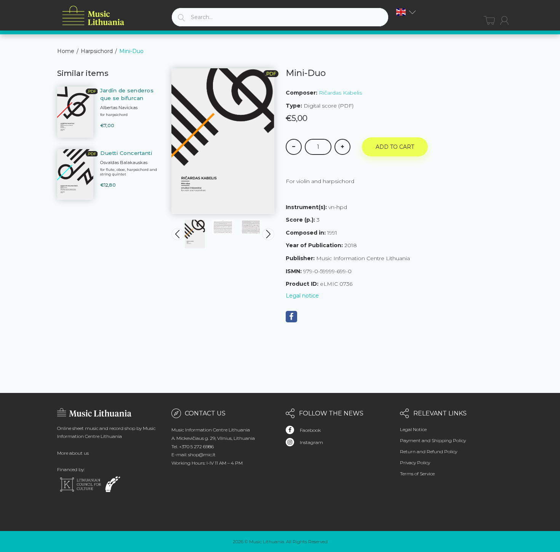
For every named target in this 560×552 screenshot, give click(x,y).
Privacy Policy (415, 462)
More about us (73, 453)
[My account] (504, 20)
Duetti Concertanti (126, 153)
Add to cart (395, 146)
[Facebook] (291, 316)
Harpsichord (97, 51)
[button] (406, 12)
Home (65, 51)
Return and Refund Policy (428, 451)
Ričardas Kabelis (340, 92)
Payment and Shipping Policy (433, 440)
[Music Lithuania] (93, 15)
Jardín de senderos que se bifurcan (126, 94)
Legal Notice (413, 429)
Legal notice (302, 295)
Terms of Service (417, 473)
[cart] (489, 20)
